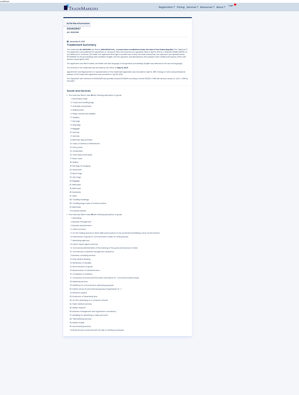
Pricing (181, 7)
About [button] (219, 7)
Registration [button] (166, 7)
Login (231, 5)
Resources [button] (206, 7)
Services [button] (191, 7)
